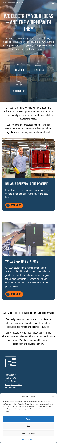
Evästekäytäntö (27, 439)
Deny (28, 426)
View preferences (28, 433)
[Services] (18, 64)
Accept (28, 419)
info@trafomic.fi (12, 387)
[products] (38, 64)
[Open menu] (53, 2)
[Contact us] (18, 85)
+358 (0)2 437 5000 (13, 384)
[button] (53, 396)
